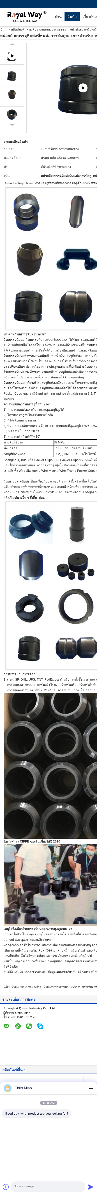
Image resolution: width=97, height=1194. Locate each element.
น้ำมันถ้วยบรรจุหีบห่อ (56, 987)
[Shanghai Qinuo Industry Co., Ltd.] (26, 17)
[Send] (90, 1187)
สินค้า (72, 17)
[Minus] (90, 1088)
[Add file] (6, 1187)
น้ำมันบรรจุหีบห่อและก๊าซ (26, 987)
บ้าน (58, 17)
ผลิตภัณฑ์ (18, 29)
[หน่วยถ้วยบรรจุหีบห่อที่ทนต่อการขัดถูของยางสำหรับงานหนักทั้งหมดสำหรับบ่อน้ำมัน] (12, 75)
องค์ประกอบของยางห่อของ (47, 29)
